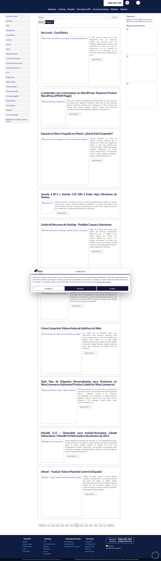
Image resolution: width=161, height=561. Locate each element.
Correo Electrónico (13, 58)
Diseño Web (10, 101)
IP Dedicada (89, 542)
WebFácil (88, 549)
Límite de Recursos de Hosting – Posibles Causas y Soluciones (76, 224)
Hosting (61, 9)
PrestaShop (10, 35)
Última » (110, 525)
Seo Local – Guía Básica (54, 32)
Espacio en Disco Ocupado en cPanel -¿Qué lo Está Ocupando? (77, 133)
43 (86, 525)
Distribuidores (68, 542)
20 (57, 525)
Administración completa (72, 546)
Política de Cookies (103, 282)
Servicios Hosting (100, 9)
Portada (41, 22)
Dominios (52, 9)
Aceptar (112, 288)
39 (67, 525)
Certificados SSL (12, 91)
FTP (7, 72)
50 (91, 525)
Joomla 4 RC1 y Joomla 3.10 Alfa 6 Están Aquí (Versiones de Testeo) (79, 195)
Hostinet (32, 8)
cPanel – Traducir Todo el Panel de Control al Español (71, 471)
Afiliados (114, 9)
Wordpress (46, 549)
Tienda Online (11, 87)
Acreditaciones (27, 546)
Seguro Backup (89, 551)
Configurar (48, 288)
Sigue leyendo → (97, 59)
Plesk (8, 49)
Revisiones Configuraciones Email (16, 120)
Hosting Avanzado (73, 539)
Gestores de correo (13, 68)
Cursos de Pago (12, 115)
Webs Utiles (10, 82)
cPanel (8, 44)
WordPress (10, 30)
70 (100, 525)
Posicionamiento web (14, 63)
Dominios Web (11, 16)
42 (81, 525)
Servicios (90, 539)
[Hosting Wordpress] (141, 95)
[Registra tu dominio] (141, 68)
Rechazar (80, 288)
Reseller (71, 9)
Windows (46, 546)
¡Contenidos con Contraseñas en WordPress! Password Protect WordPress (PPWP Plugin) (79, 94)
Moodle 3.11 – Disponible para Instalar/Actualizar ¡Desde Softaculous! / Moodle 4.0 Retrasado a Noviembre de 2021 (79, 434)
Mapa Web (25, 551)
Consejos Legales (12, 96)
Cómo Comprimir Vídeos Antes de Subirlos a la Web (71, 328)
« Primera (42, 525)
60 (95, 525)
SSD (44, 542)
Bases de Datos (12, 54)
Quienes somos (27, 544)
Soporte (123, 9)
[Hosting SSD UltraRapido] (141, 41)
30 (62, 525)
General (9, 110)
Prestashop (46, 554)
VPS (7, 26)
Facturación (10, 105)
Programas (10, 77)
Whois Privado (89, 546)
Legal (24, 549)
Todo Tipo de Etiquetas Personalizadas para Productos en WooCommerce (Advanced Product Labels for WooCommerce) (79, 383)
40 (72, 525)
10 (53, 525)
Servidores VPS (84, 9)
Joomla (9, 40)
